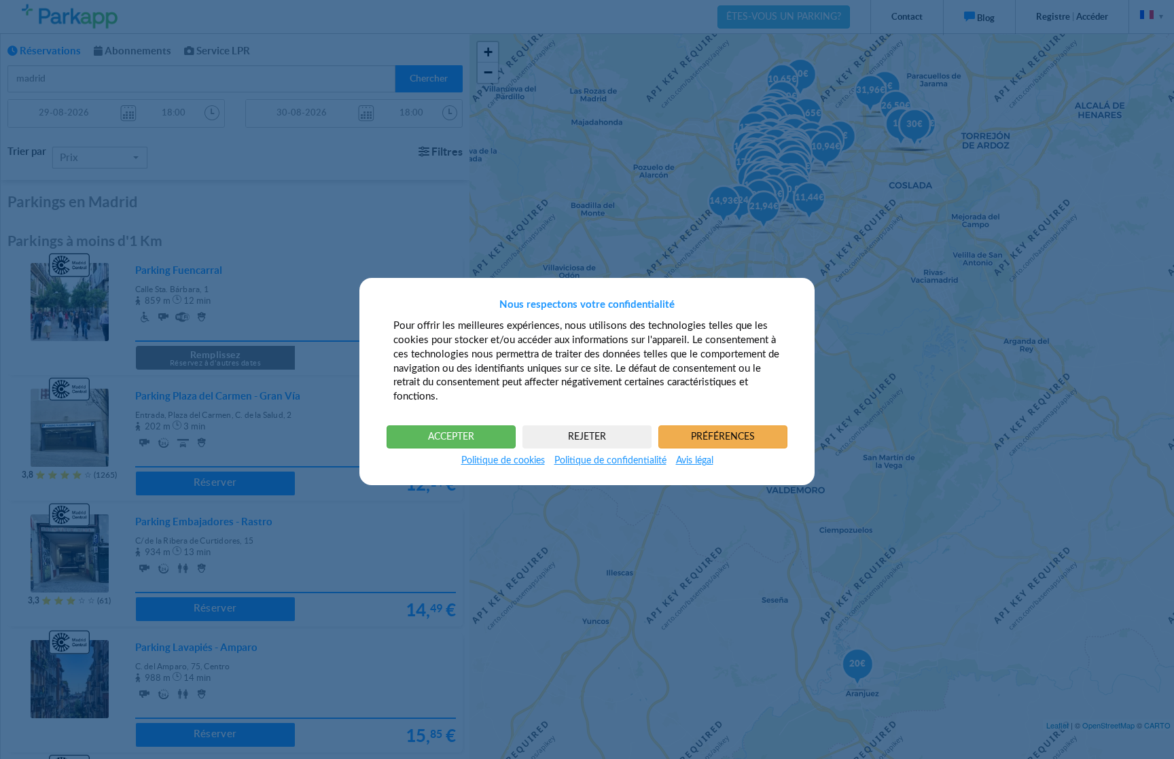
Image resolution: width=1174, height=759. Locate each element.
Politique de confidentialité (610, 460)
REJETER (587, 437)
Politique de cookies (503, 460)
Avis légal (694, 460)
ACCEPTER (451, 437)
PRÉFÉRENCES (723, 437)
